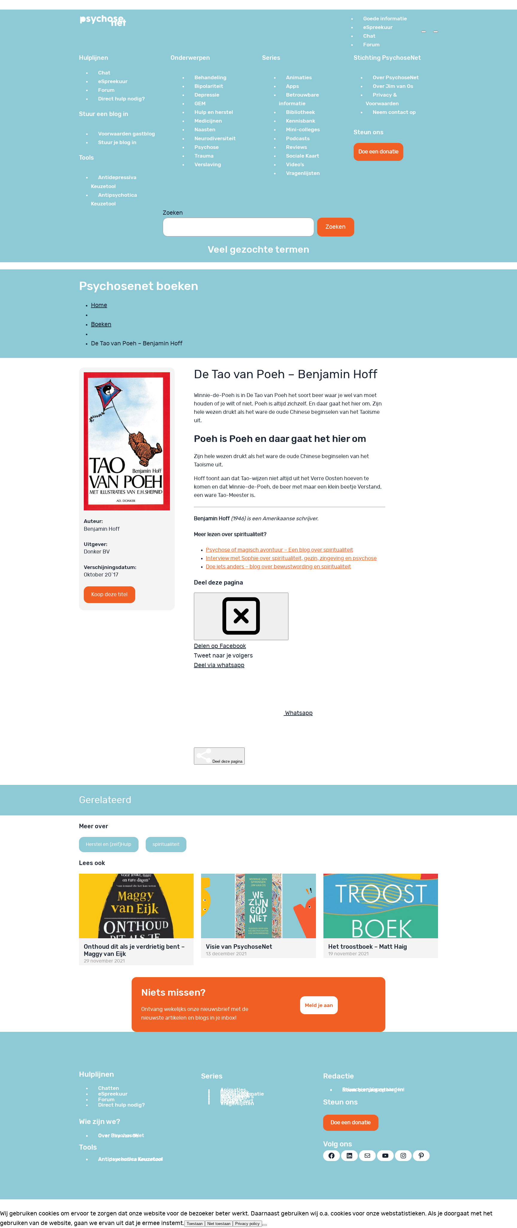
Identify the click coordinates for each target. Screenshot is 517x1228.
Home (99, 305)
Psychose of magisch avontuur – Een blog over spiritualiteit (279, 550)
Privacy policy (247, 1223)
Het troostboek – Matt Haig (367, 946)
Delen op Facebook (220, 646)
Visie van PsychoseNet (239, 946)
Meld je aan (319, 1005)
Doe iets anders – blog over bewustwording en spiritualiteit (278, 567)
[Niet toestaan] (264, 1225)
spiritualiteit (166, 844)
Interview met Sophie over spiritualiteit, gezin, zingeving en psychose (291, 558)
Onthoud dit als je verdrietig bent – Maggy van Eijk (134, 950)
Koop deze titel (109, 594)
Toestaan (195, 1223)
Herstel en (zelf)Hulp (108, 844)
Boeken (101, 324)
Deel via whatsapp (219, 665)
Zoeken (173, 213)
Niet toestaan (218, 1223)
